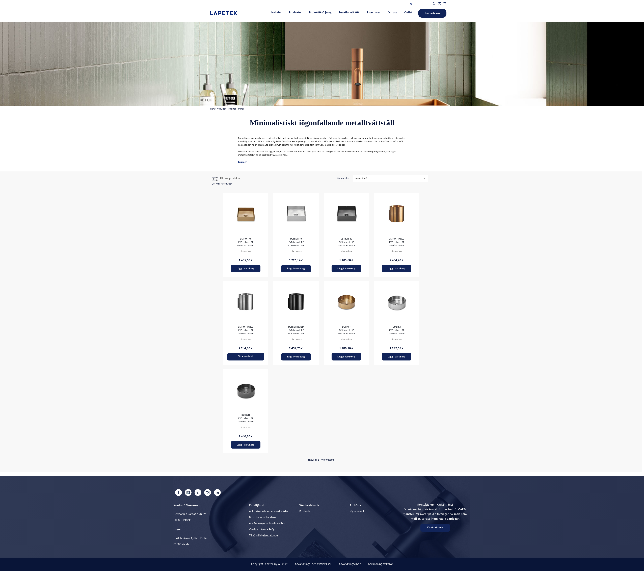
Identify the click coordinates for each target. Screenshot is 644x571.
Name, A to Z (390, 178)
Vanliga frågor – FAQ (261, 529)
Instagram (207, 492)
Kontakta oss (432, 13)
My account (357, 511)
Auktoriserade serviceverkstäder (268, 511)
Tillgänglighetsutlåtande (263, 535)
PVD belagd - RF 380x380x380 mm (396, 242)
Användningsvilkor (350, 564)
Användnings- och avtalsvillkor (267, 523)
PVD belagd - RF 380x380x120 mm (346, 330)
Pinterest (198, 492)
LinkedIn (217, 492)
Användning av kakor (380, 564)
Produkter (305, 511)
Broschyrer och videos (262, 517)
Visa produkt (245, 356)
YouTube (188, 492)
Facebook (178, 492)
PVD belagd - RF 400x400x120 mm (245, 242)
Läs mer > (243, 162)
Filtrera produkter (230, 178)
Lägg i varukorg (245, 268)
